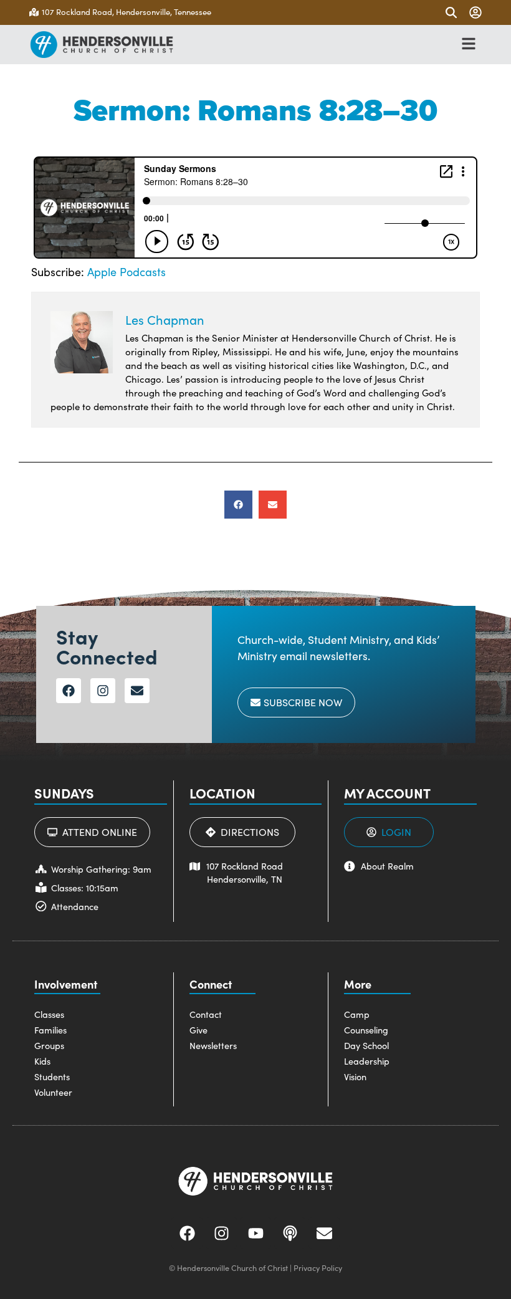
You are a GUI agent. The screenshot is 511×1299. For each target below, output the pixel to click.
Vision (355, 1076)
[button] (238, 505)
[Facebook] (68, 690)
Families (50, 1029)
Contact (205, 1014)
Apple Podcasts (126, 271)
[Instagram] (102, 690)
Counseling (366, 1029)
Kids (42, 1061)
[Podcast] (289, 1233)
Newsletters (213, 1045)
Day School (366, 1045)
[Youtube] (255, 1233)
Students (52, 1076)
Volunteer (53, 1092)
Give (198, 1029)
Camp (357, 1014)
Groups (49, 1045)
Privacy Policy (318, 1267)
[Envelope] (137, 690)
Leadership (366, 1061)
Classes (49, 1014)
